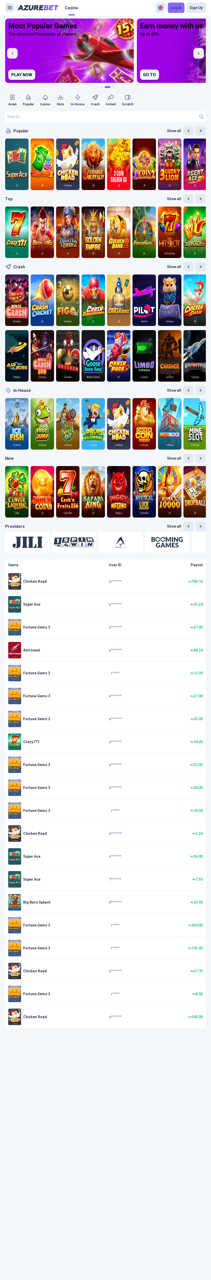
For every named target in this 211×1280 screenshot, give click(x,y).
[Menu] (9, 7)
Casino (71, 7)
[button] (27, 542)
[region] (105, 51)
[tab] (97, 87)
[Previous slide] (12, 53)
